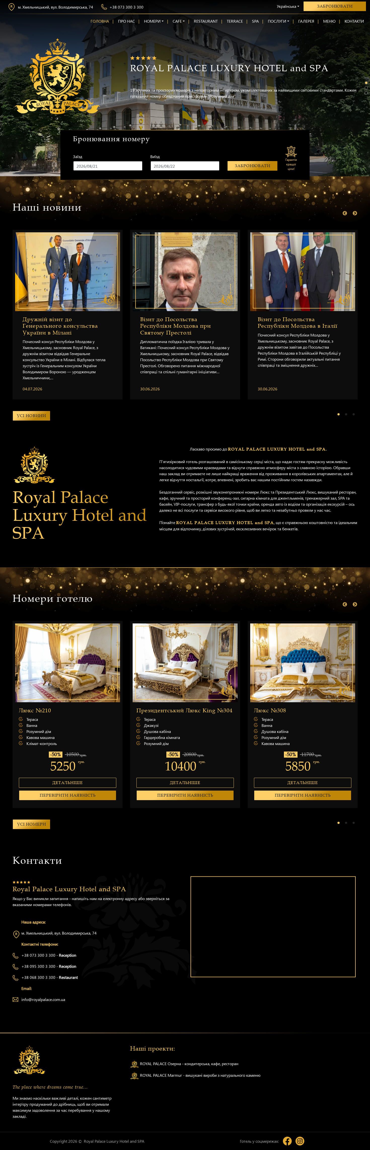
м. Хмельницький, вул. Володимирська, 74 (55, 7)
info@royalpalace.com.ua (43, 999)
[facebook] (287, 1141)
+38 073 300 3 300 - (48, 955)
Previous (344, 213)
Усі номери (31, 824)
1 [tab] (366, 83)
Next (354, 213)
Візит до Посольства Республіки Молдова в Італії (297, 322)
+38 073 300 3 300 (126, 7)
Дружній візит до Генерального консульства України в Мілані (60, 326)
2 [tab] (366, 88)
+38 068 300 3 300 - (49, 977)
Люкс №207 (165, 710)
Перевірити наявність (79, 795)
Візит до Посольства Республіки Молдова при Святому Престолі (175, 326)
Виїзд (155, 156)
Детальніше (79, 782)
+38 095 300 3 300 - (48, 966)
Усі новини (31, 415)
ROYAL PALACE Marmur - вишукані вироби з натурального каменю (200, 1075)
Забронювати (335, 6)
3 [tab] (366, 93)
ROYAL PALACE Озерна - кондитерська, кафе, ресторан (188, 1063)
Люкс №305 (282, 710)
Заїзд (77, 156)
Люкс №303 (47, 710)
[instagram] (300, 1141)
